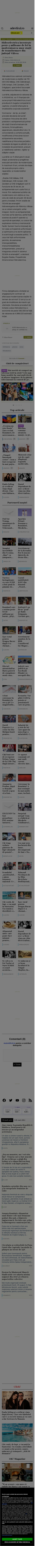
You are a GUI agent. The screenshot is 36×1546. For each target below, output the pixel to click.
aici (26, 1513)
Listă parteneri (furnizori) (7, 1535)
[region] (17, 1516)
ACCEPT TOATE (17, 1539)
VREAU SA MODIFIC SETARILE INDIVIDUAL (17, 1542)
